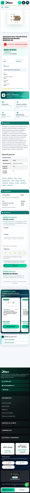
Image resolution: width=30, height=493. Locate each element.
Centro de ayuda (6, 403)
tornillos (17, 183)
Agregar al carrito (11, 326)
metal (12, 180)
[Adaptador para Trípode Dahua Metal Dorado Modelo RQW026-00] (15, 17)
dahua (15, 178)
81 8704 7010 (7, 381)
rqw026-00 (23, 183)
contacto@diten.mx (9, 385)
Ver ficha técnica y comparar (11, 330)
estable (4, 185)
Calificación (6, 249)
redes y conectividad (9, 339)
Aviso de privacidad (7, 413)
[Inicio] (2, 7)
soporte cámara (6, 180)
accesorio (11, 183)
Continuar (15, 265)
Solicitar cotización (8, 489)
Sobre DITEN (5, 406)
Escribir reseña (19, 88)
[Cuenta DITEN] (23, 2)
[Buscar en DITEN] (19, 2)
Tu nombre (6, 227)
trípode (20, 178)
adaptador (10, 178)
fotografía (22, 180)
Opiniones (4, 409)
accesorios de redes (9, 342)
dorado (17, 180)
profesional (10, 185)
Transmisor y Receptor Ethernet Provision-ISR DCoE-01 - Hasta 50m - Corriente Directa (10, 313)
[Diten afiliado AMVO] (8, 449)
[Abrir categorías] (2, 2)
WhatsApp (22, 489)
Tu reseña (6, 234)
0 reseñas (13, 88)
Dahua (4, 61)
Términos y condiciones (8, 416)
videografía (5, 183)
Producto (7, 7)
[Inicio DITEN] (11, 3)
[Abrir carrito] (27, 2)
